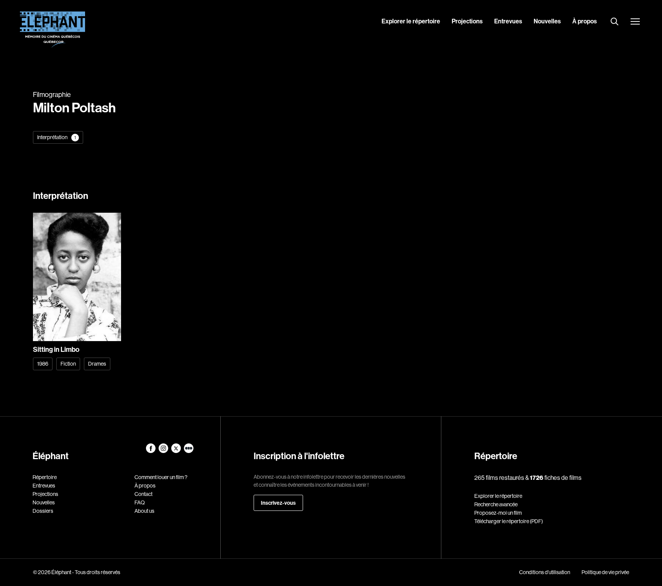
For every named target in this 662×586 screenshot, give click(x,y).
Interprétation (56, 137)
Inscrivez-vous (278, 502)
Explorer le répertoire (411, 21)
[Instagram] (164, 451)
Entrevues (508, 21)
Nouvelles (547, 21)
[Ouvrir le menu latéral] (635, 22)
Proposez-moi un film (498, 512)
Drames (97, 363)
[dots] (188, 451)
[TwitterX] (176, 451)
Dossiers (43, 510)
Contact (143, 494)
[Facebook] (151, 451)
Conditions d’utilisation (544, 572)
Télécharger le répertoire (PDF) (508, 521)
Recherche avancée (496, 504)
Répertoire (45, 477)
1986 (42, 363)
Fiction (68, 363)
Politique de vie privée (605, 572)
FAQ (139, 502)
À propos (584, 21)
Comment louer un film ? (160, 477)
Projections (467, 21)
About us (144, 510)
